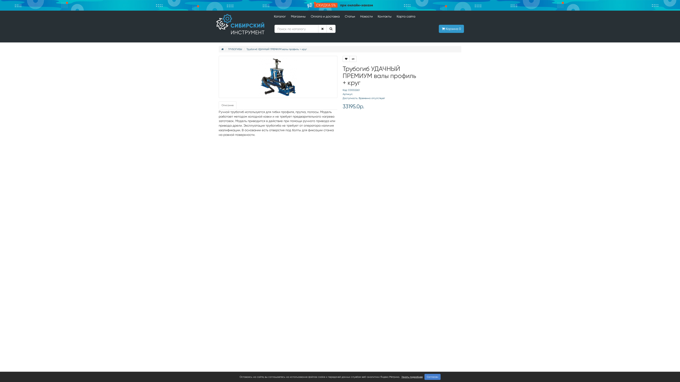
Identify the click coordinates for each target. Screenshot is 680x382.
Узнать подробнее (412, 376)
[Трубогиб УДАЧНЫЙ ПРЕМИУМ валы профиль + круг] (278, 77)
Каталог (280, 16)
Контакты (385, 16)
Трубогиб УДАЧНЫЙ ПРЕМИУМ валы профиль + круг (276, 49)
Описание (228, 105)
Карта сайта (406, 16)
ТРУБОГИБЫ (235, 49)
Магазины (298, 16)
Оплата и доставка (325, 16)
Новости (366, 16)
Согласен (432, 376)
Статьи (350, 16)
